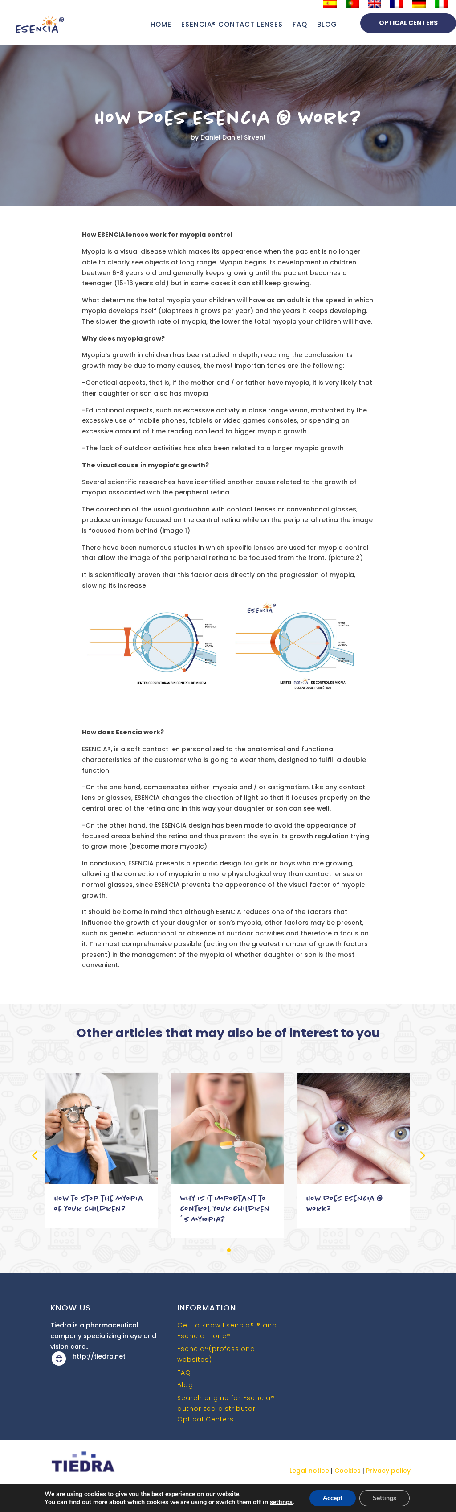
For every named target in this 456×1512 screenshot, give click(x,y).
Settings (384, 1498)
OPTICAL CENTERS (408, 22)
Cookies (347, 1470)
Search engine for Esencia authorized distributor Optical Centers (226, 1408)
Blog (185, 1384)
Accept (332, 1498)
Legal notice (310, 1470)
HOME (161, 24)
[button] (422, 1155)
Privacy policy (388, 1470)
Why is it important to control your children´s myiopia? (225, 1209)
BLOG (327, 24)
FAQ (300, 24)
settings (281, 1502)
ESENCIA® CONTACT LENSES (232, 24)
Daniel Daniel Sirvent (233, 137)
